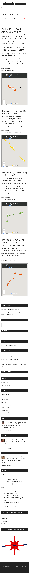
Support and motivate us (7, 314)
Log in (2, 516)
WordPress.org (5, 524)
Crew (2, 487)
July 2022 (3, 399)
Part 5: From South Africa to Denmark (12, 499)
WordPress (17, 568)
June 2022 (3, 402)
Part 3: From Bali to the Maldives (11, 495)
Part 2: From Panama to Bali (10, 493)
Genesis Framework (10, 568)
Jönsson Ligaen (9, 334)
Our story (3, 382)
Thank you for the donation (12, 484)
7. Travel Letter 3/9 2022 (7, 356)
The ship (3, 505)
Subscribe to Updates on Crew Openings (11, 312)
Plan (5, 500)
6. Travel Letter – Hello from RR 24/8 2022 (11, 359)
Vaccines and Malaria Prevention (11, 502)
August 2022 (4, 397)
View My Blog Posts (6, 430)
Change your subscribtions (12, 479)
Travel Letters (4, 385)
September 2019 (5, 413)
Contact (5, 476)
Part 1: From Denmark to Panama (11, 492)
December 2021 (5, 405)
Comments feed (5, 521)
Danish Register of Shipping (10, 506)
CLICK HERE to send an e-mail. (8, 345)
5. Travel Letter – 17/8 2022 (8, 362)
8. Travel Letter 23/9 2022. (7, 354)
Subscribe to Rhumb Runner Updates (10, 309)
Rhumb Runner (14, 4)
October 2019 (4, 410)
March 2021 (4, 407)
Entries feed (4, 518)
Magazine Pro (22, 566)
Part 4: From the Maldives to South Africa (13, 497)
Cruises (3, 490)
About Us (3, 474)
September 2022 (5, 394)
